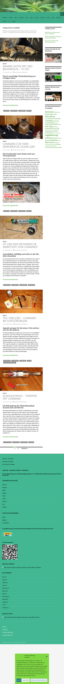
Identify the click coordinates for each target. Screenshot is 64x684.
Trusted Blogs (5, 522)
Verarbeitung (48, 147)
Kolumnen (21, 17)
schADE (13, 21)
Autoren (4, 626)
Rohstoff (42, 17)
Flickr (3, 504)
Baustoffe (54, 114)
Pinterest (4, 501)
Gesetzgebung (54, 126)
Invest (48, 17)
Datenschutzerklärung (7, 632)
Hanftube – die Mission (8, 458)
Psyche (29, 360)
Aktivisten (49, 112)
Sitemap (11, 17)
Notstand (59, 138)
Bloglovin (4, 520)
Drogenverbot (48, 124)
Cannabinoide (56, 118)
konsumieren (48, 133)
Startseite (4, 17)
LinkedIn (4, 507)
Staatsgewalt (56, 142)
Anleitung (6, 110)
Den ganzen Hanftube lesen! (10, 105)
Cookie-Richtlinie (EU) (7, 635)
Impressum (5, 629)
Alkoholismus (7, 442)
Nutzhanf (47, 140)
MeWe (3, 490)
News (15, 17)
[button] (46, 656)
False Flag (48, 126)
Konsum (37, 17)
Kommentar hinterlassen (20, 72)
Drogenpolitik (49, 123)
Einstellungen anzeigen (39, 680)
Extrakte (59, 124)
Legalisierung (51, 135)
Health (31, 17)
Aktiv (26, 17)
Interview (57, 130)
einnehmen (54, 124)
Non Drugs (58, 17)
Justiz (56, 131)
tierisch (29, 110)
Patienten (54, 140)
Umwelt (58, 144)
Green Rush (56, 128)
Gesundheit (23, 360)
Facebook (4, 487)
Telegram (4, 493)
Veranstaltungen (53, 146)
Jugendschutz (52, 131)
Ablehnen (26, 680)
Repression (49, 142)
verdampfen (53, 147)
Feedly (3, 517)
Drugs (53, 17)
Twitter (4, 496)
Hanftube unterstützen (7, 461)
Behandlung (14, 110)
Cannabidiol (22, 110)
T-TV (9, 21)
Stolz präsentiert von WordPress (19, 642)
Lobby (47, 138)
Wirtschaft (59, 147)
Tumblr (4, 498)
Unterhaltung (47, 146)
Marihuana (53, 138)
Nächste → (25, 448)
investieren (47, 131)
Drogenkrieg (55, 121)
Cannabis (31, 442)
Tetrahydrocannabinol (10, 362)
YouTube (4, 21)
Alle (18, 680)
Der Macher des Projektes (8, 464)
